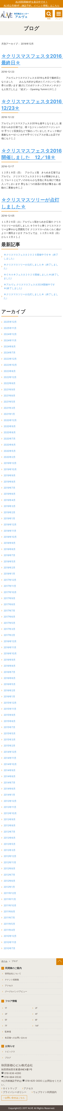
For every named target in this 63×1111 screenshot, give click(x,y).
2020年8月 (10, 432)
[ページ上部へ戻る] (59, 961)
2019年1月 (9, 518)
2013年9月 (9, 819)
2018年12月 (10, 524)
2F (36, 1008)
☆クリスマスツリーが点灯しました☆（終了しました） (31, 266)
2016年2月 (9, 690)
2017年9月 (9, 598)
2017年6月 (9, 616)
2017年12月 (10, 579)
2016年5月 (9, 684)
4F (36, 1014)
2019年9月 (9, 475)
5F (6, 1020)
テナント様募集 (12, 979)
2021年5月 (9, 401)
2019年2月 (9, 512)
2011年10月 (10, 905)
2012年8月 (9, 868)
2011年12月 (10, 893)
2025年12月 (10, 321)
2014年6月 (9, 788)
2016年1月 (9, 696)
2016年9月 (9, 659)
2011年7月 (9, 917)
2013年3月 (9, 850)
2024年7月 (9, 352)
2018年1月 (9, 573)
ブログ (8, 1057)
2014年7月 (9, 782)
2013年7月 (9, 831)
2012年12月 (10, 856)
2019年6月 (9, 493)
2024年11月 (10, 340)
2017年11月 (10, 585)
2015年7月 (9, 727)
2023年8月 (10, 371)
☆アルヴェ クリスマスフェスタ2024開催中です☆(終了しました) (29, 286)
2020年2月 (9, 457)
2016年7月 (9, 672)
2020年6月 (10, 444)
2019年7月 (9, 487)
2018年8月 (9, 549)
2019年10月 (10, 469)
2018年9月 (9, 542)
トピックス (10, 1051)
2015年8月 (9, 721)
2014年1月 (9, 794)
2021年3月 (9, 407)
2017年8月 (9, 604)
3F (6, 1014)
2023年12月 (10, 358)
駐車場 (8, 1031)
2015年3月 (9, 739)
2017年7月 (9, 610)
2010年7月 (9, 948)
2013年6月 (9, 837)
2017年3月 (9, 628)
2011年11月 (10, 899)
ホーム (4, 961)
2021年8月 (9, 395)
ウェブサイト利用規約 (45, 1092)
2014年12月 (10, 751)
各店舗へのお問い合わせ (16, 1037)
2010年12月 (10, 935)
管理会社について (13, 973)
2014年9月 (9, 770)
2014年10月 (10, 764)
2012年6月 (9, 880)
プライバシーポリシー (14, 1092)
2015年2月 (9, 745)
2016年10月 (10, 653)
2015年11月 (10, 708)
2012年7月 (9, 874)
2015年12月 (10, 702)
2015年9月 (9, 714)
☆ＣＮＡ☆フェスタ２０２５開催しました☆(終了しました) (31, 276)
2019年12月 (10, 463)
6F (36, 1020)
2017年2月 (9, 635)
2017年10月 (10, 592)
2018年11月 (10, 530)
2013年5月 (9, 843)
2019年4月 (9, 500)
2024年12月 (10, 334)
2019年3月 (9, 506)
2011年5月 (9, 923)
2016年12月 (10, 641)
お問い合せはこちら (15, 1097)
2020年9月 (10, 426)
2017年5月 (9, 622)
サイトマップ (10, 1088)
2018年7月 (9, 555)
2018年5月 (9, 561)
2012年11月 (10, 862)
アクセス (9, 985)
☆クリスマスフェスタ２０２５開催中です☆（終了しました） (31, 256)
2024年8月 (10, 346)
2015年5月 (9, 733)
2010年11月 (10, 942)
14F (37, 1025)
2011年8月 (9, 911)
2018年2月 (9, 567)
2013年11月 (10, 807)
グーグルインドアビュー (16, 991)
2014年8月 (9, 776)
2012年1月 (9, 886)
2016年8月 (9, 665)
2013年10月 (10, 813)
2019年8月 (9, 481)
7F (6, 1025)
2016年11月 (10, 647)
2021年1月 (9, 413)
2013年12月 (10, 800)
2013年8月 (9, 825)
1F (6, 1008)
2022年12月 (10, 377)
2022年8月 (9, 383)
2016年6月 (9, 678)
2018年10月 (10, 536)
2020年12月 (10, 420)
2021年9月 (9, 389)
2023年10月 (10, 364)
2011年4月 (9, 929)
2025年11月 (10, 328)
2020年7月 (9, 438)
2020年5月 (10, 450)
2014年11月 (10, 757)
